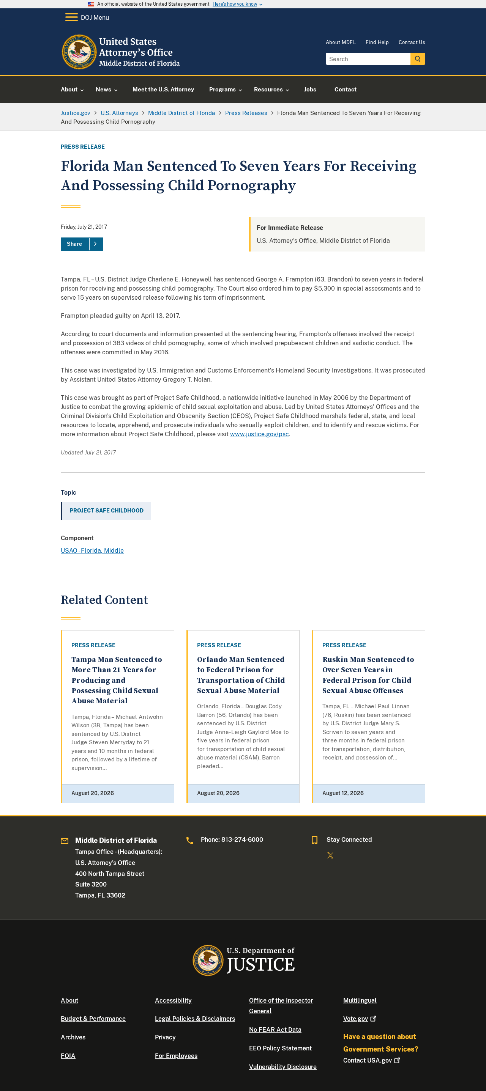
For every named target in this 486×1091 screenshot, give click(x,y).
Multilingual (360, 1000)
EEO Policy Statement (280, 1048)
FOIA (68, 1056)
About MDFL (341, 42)
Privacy (165, 1037)
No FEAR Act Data (275, 1029)
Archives (73, 1037)
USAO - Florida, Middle (92, 550)
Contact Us (412, 42)
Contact (367, 1060)
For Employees (176, 1056)
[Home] (122, 66)
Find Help (377, 42)
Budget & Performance (93, 1018)
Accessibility (173, 1000)
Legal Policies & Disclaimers (195, 1018)
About (69, 1000)
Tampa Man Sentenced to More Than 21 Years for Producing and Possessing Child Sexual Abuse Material (116, 680)
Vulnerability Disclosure (283, 1067)
